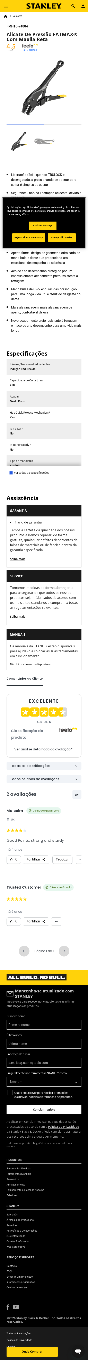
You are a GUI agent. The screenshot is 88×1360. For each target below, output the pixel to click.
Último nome (15, 1035)
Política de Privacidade (63, 1127)
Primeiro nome (16, 1016)
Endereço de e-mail (18, 1054)
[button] (8, 1307)
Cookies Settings (42, 225)
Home (5, 16)
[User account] (83, 6)
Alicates (17, 16)
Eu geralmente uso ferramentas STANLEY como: (37, 1073)
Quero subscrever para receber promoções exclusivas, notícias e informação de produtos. (43, 1095)
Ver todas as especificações (31, 472)
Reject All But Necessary (29, 237)
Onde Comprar (32, 1351)
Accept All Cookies (61, 237)
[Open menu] (6, 6)
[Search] (73, 6)
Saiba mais (17, 559)
